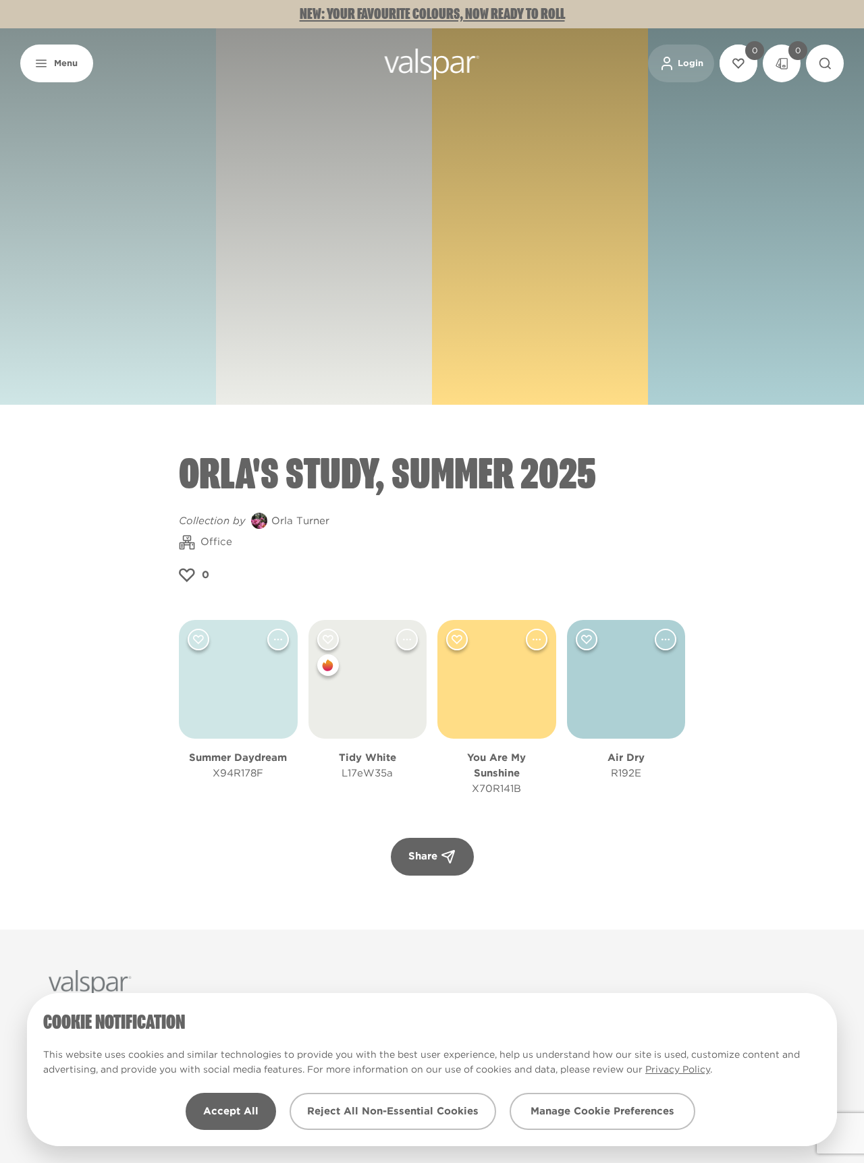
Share (422, 856)
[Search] (825, 63)
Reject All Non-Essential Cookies (393, 1111)
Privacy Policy (677, 1069)
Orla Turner (300, 521)
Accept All (231, 1111)
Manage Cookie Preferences (602, 1111)
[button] (56, 63)
